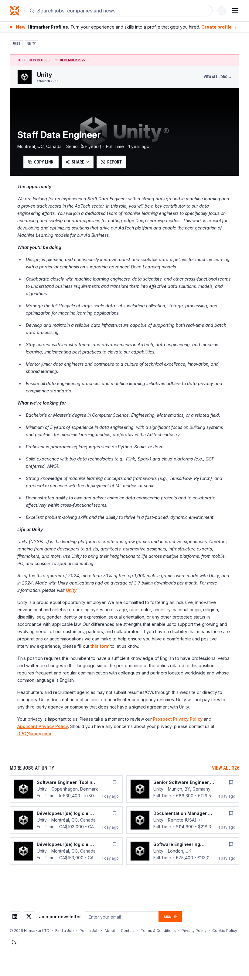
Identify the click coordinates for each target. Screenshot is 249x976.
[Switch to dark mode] (14, 942)
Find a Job (64, 930)
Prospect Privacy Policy (178, 719)
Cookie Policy (224, 930)
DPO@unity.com (34, 733)
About (109, 930)
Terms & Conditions (158, 930)
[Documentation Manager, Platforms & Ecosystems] (183, 820)
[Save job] (114, 782)
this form (99, 646)
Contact (128, 930)
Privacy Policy (194, 930)
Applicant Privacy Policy (42, 726)
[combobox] (122, 10)
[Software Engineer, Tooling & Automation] (66, 789)
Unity (31, 43)
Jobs (16, 43)
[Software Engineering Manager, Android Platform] (183, 851)
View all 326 (225, 768)
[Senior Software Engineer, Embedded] (183, 789)
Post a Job (89, 930)
